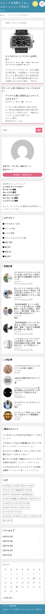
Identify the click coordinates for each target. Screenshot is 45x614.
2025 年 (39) (8, 541)
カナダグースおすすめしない (23, 494)
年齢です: (24, 166)
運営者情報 (12, 606)
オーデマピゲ (26, 490)
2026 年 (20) (8, 537)
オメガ (27, 64)
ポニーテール (7, 520)
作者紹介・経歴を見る (22, 175)
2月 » (11, 598)
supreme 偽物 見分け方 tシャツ (27, 378)
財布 (7, 252)
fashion (18, 490)
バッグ (29, 102)
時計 (28, 62)
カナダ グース (7, 494)
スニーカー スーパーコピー (12, 512)
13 (34, 578)
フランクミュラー (9, 490)
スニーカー (26, 507)
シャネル (6, 503)
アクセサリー (12, 224)
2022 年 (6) (7, 555)
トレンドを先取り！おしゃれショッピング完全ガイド (14, 6)
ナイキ (5, 486)
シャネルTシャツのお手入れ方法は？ (18, 435)
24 (17, 587)
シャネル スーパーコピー (13, 187)
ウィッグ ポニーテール (33, 516)
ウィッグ (9, 229)
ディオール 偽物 (9, 189)
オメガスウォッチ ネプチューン (27, 402)
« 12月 (5, 598)
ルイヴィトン (35, 499)
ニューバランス (15, 503)
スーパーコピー (28, 486)
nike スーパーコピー (11, 195)
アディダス (26, 503)
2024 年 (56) (8, 546)
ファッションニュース (15, 238)
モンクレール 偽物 (10, 198)
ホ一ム (5, 606)
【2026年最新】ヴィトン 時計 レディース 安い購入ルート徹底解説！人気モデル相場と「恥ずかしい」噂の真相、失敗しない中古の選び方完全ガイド (27, 308)
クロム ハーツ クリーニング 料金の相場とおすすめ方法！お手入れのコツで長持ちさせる (27, 390)
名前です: (7, 166)
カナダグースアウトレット (12, 507)
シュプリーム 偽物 (10, 201)
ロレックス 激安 (9, 192)
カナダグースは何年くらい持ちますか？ (16, 499)
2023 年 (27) (8, 550)
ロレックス (12, 486)
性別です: (7, 170)
